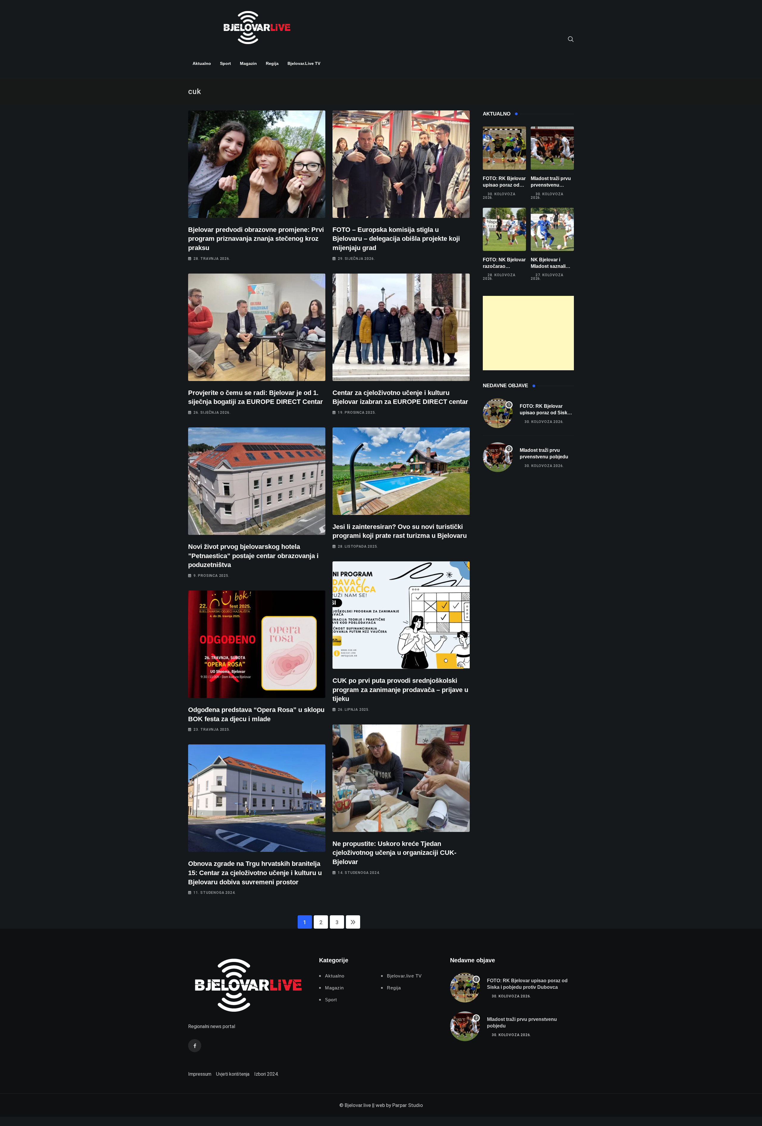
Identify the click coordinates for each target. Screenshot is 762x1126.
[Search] (571, 38)
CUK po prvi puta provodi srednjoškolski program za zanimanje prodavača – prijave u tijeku (400, 690)
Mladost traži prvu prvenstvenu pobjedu (551, 185)
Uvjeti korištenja (232, 1074)
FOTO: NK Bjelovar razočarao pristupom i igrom (504, 266)
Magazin (248, 63)
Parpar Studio (407, 1105)
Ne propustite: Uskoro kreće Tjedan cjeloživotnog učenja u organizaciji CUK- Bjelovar (394, 853)
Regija (272, 63)
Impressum (199, 1074)
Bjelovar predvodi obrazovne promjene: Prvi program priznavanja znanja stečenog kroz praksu (256, 239)
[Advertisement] (528, 333)
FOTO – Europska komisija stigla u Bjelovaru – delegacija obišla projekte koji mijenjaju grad (396, 239)
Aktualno (202, 63)
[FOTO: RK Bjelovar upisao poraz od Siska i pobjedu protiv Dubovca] (504, 148)
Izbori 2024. (266, 1074)
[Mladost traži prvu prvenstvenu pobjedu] (552, 148)
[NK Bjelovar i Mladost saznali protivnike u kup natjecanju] (552, 229)
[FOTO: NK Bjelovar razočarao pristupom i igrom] (504, 229)
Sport (225, 63)
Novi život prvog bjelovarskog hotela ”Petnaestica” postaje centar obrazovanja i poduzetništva (253, 556)
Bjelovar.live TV (304, 63)
